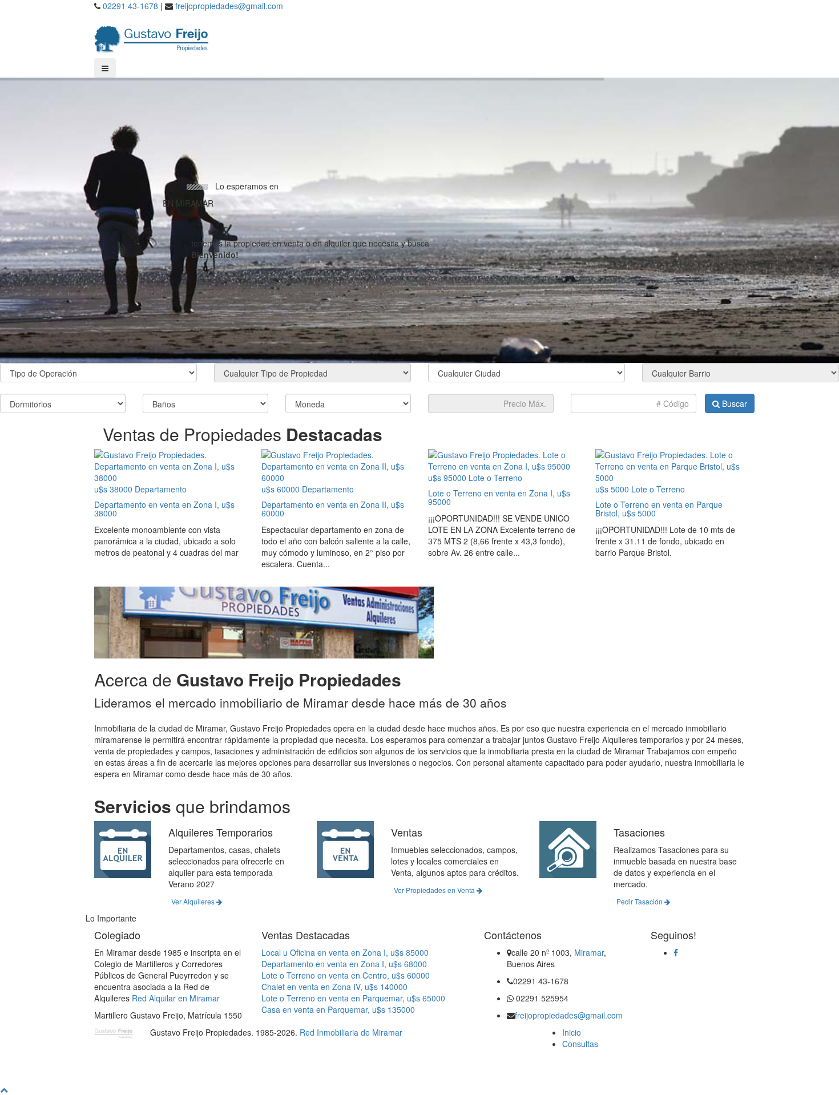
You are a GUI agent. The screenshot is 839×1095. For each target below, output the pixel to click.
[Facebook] (675, 952)
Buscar (733, 403)
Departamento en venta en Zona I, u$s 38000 (164, 509)
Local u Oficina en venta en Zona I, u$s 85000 (345, 952)
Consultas (580, 1043)
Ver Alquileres (193, 901)
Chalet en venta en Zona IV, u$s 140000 (334, 986)
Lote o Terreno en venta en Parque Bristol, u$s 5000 (659, 509)
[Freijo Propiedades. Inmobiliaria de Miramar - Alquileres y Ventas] (151, 36)
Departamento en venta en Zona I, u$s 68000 (344, 963)
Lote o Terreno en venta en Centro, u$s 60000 (345, 975)
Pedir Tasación (640, 901)
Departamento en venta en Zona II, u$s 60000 (332, 509)
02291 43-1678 (130, 5)
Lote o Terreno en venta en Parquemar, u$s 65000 (353, 998)
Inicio (571, 1032)
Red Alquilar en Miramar (176, 998)
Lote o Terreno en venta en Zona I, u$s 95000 (499, 497)
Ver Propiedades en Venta (435, 890)
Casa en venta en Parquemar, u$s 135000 (338, 1009)
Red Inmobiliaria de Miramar (351, 1032)
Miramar (589, 952)
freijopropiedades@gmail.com (229, 5)
